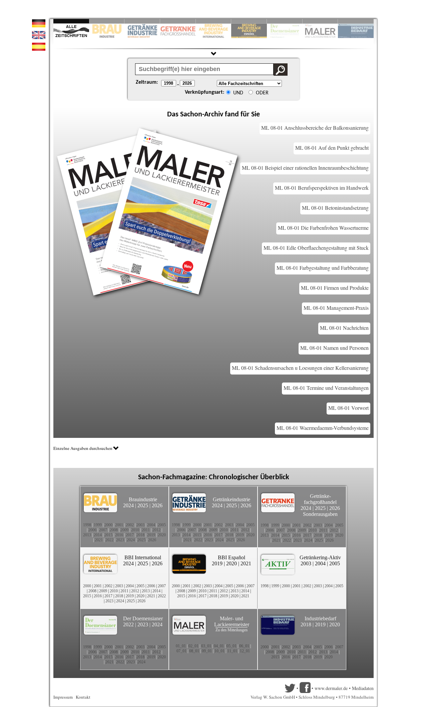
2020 (162, 535)
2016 (119, 535)
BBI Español (231, 557)
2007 (103, 530)
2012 (156, 530)
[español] (39, 48)
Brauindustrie (143, 499)
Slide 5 (214, 21)
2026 (157, 505)
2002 (130, 525)
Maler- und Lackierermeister (231, 621)
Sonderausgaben (320, 514)
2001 (119, 525)
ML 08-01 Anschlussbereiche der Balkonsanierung (315, 127)
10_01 (220, 651)
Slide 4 (178, 21)
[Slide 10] (356, 21)
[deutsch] (39, 25)
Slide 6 (249, 21)
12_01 (245, 651)
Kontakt (83, 697)
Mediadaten (363, 688)
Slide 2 (107, 21)
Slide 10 (356, 21)
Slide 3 (142, 21)
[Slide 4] (178, 21)
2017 (130, 535)
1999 (98, 525)
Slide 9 (320, 21)
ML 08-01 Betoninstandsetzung (335, 207)
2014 (98, 535)
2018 (140, 535)
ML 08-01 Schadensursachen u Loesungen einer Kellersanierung (300, 367)
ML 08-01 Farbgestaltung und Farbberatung (323, 267)
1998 (87, 525)
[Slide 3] (142, 21)
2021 (99, 540)
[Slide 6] (249, 21)
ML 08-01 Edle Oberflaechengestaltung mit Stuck (316, 247)
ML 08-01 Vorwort (348, 407)
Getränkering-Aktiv (320, 557)
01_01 (181, 646)
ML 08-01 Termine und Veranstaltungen (326, 387)
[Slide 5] (214, 21)
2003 (140, 525)
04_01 (219, 646)
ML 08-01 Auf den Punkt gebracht (332, 147)
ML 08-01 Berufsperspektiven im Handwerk (322, 187)
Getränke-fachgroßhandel (320, 499)
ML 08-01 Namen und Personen (334, 347)
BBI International (142, 557)
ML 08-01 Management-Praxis (336, 307)
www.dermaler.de (331, 688)
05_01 (232, 646)
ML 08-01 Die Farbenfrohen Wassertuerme (323, 227)
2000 (108, 525)
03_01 (206, 646)
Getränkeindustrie (231, 499)
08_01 (194, 651)
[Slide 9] (320, 21)
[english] (39, 37)
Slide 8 (285, 21)
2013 (87, 535)
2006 (92, 530)
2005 (162, 525)
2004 (151, 525)
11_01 (232, 651)
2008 (114, 530)
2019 (151, 535)
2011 (146, 530)
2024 (128, 505)
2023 (120, 540)
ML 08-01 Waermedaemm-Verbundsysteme (323, 427)
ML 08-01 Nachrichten (344, 327)
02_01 (193, 646)
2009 (124, 530)
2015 (108, 535)
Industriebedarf (320, 618)
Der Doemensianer (143, 618)
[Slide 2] (107, 21)
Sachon (191, 114)
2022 (109, 540)
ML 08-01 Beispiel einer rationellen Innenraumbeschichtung (305, 167)
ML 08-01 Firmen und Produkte (335, 287)
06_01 (244, 646)
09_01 (207, 651)
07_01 (181, 651)
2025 (142, 505)
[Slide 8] (285, 21)
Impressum (63, 697)
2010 (135, 530)
